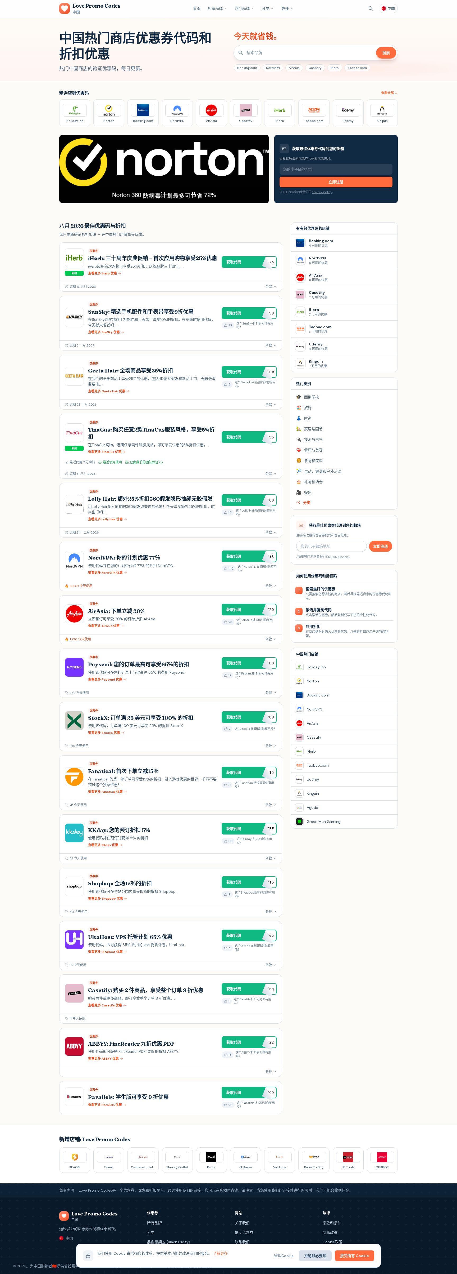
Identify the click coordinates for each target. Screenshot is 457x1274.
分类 (265, 8)
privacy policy (322, 192)
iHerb (335, 68)
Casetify (315, 68)
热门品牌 (242, 8)
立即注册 (335, 182)
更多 (285, 8)
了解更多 (220, 1253)
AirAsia (294, 68)
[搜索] (371, 8)
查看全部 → (389, 93)
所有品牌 (215, 8)
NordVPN (273, 68)
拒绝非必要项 (315, 1255)
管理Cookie (284, 1255)
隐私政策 (330, 1232)
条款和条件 (332, 1222)
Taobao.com (357, 68)
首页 (196, 8)
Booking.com (247, 68)
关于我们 (242, 1222)
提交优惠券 (244, 1232)
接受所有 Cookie (354, 1255)
